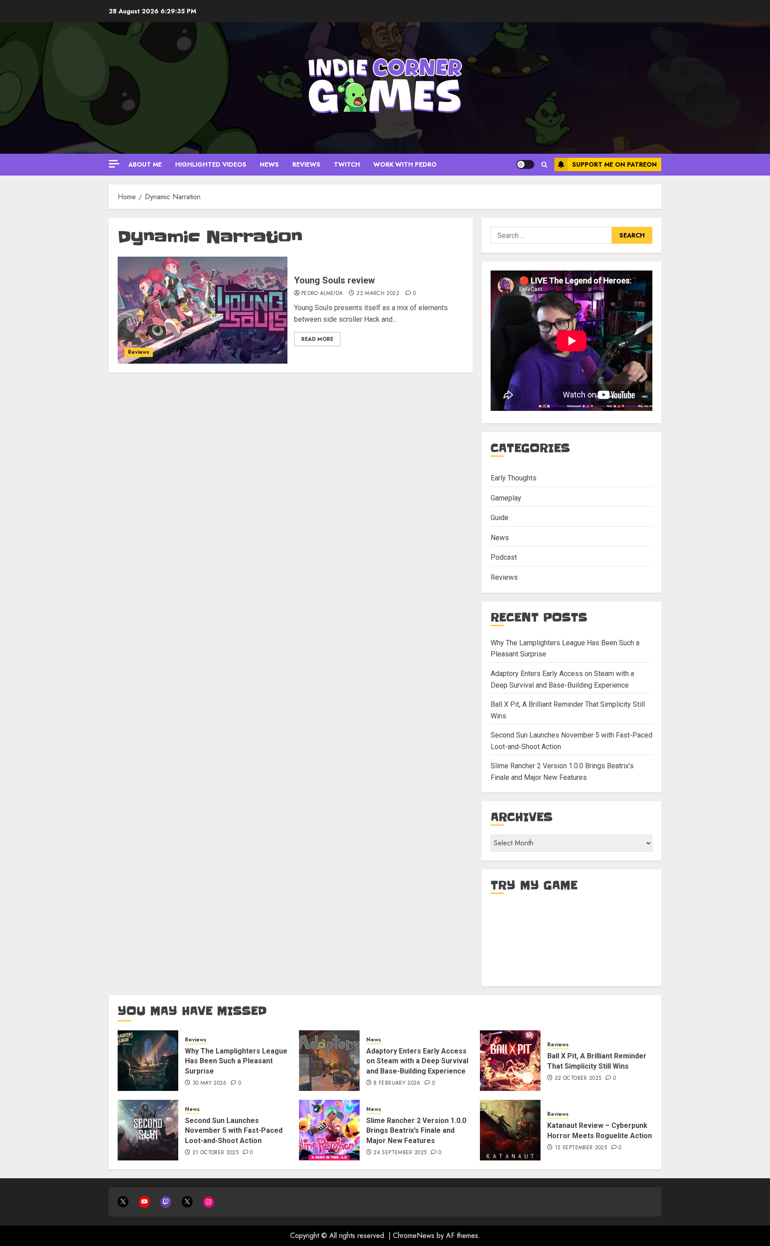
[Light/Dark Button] (525, 164)
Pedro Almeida (322, 293)
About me (145, 164)
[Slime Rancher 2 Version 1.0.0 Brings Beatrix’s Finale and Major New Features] (329, 1130)
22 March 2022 (377, 293)
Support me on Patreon (614, 164)
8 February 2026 (396, 1083)
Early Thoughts (514, 478)
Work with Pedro (405, 164)
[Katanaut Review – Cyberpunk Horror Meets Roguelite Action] (510, 1130)
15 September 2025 (581, 1148)
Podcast (504, 557)
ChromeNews (413, 1235)
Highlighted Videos (210, 164)
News (269, 164)
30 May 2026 (209, 1083)
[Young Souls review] (202, 310)
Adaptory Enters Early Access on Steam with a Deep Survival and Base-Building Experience (417, 1061)
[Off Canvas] (114, 164)
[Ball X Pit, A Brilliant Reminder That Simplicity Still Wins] (510, 1060)
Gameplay (506, 498)
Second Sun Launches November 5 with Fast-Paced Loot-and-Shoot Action (234, 1130)
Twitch (347, 164)
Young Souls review (334, 280)
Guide (499, 517)
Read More (317, 339)
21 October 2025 (215, 1152)
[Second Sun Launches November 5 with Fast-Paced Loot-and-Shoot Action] (148, 1130)
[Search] (544, 164)
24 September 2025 (399, 1152)
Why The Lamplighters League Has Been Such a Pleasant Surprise (236, 1061)
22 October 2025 (578, 1078)
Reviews (306, 164)
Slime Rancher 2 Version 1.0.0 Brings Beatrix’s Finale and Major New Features (416, 1130)
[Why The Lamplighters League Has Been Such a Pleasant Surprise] (148, 1060)
